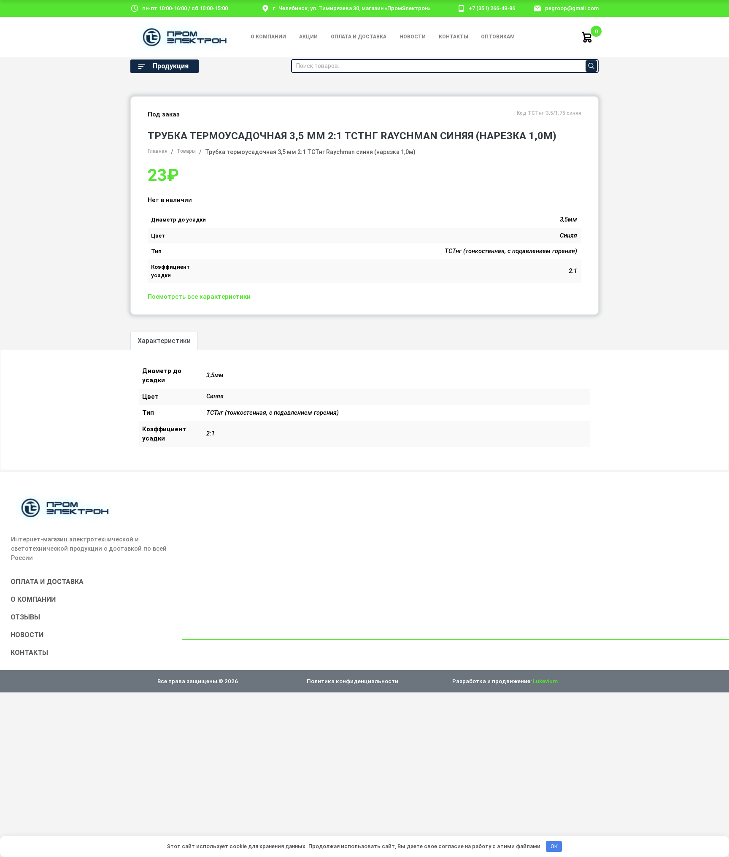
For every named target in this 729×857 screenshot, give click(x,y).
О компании (268, 37)
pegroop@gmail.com (572, 8)
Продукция (171, 66)
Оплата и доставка (358, 37)
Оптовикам (498, 37)
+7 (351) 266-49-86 (492, 8)
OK (554, 846)
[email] (537, 8)
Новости (413, 37)
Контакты (453, 37)
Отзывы (25, 617)
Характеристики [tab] (164, 341)
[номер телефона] (461, 8)
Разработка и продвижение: (505, 681)
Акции (308, 37)
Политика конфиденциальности (352, 681)
